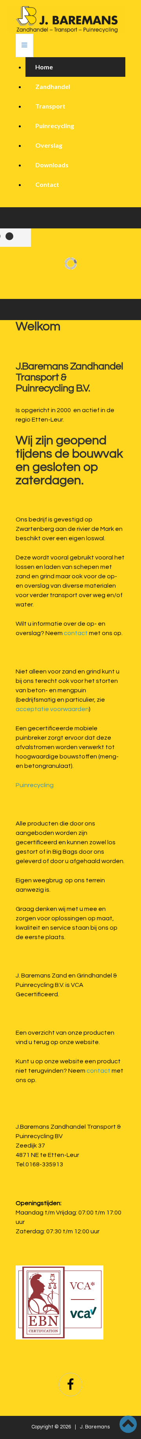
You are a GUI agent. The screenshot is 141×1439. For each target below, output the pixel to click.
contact (76, 633)
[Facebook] (70, 1384)
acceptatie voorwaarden (52, 709)
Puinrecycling (54, 125)
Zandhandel (52, 86)
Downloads (52, 164)
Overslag (48, 145)
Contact (47, 184)
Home (44, 67)
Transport (50, 106)
